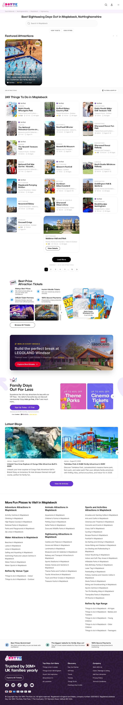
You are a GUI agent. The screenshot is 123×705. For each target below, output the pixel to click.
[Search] (106, 4)
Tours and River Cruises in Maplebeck (60, 578)
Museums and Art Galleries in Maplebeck (61, 552)
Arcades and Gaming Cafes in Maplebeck (101, 515)
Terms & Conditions (99, 681)
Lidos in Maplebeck (12, 549)
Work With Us (97, 667)
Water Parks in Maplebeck (15, 562)
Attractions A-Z (48, 678)
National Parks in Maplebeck (16, 525)
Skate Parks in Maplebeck (95, 581)
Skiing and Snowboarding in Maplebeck (101, 584)
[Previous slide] (113, 36)
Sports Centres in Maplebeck (96, 588)
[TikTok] (19, 685)
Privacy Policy (98, 678)
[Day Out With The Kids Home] (10, 4)
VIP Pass (71, 671)
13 (72, 269)
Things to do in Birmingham (52, 671)
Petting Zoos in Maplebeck (55, 522)
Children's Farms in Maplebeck (57, 518)
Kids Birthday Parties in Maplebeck (99, 565)
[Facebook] (7, 685)
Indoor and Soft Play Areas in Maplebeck (101, 558)
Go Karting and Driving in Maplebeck (99, 542)
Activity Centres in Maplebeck (17, 515)
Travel (70, 674)
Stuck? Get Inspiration (50, 674)
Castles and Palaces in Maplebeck (58, 542)
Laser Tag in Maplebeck (94, 568)
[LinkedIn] (13, 685)
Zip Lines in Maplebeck (14, 532)
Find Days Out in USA (75, 685)
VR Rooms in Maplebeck (94, 598)
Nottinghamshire (22, 11)
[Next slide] (117, 36)
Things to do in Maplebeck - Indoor (19, 576)
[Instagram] (26, 685)
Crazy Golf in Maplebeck (95, 528)
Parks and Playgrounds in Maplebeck (19, 528)
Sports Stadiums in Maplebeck (57, 561)
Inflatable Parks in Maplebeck (97, 561)
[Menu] (118, 4)
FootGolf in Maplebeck (94, 538)
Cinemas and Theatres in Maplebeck (99, 522)
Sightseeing (44, 11)
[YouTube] (32, 685)
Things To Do (72, 681)
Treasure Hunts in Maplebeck (56, 581)
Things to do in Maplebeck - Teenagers (100, 630)
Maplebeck (34, 11)
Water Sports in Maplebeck (16, 565)
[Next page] (77, 269)
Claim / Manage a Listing (101, 671)
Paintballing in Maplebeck (95, 572)
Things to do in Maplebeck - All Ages (99, 608)
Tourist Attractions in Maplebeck (58, 574)
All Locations (47, 681)
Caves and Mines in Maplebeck (57, 545)
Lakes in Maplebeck (13, 546)
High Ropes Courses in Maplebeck (18, 522)
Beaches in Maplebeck (14, 542)
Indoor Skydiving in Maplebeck (97, 555)
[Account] (111, 4)
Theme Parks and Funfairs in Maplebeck (61, 571)
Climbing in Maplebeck (14, 518)
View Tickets (55, 30)
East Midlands (9, 11)
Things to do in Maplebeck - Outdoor (19, 579)
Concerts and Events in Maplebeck (99, 525)
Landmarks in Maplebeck (55, 549)
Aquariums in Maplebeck (55, 515)
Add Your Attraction (99, 674)
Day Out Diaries (73, 667)
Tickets (70, 678)
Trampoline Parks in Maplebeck (97, 595)
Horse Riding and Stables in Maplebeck (100, 545)
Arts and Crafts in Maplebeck (96, 518)
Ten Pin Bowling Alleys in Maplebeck (99, 591)
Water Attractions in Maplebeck (21, 537)
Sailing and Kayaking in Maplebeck (19, 552)
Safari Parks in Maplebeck (55, 525)
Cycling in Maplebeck (93, 532)
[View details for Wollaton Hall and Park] (61, 234)
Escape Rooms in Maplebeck (96, 535)
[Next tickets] (61, 312)
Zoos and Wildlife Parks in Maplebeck (60, 528)
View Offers (68, 30)
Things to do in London (50, 667)
